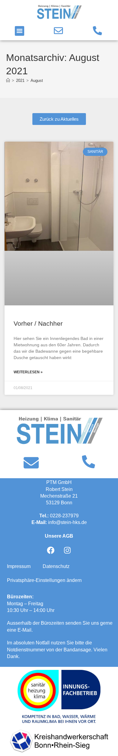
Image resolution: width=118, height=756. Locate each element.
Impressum (19, 566)
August (37, 80)
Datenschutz (56, 566)
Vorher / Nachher (38, 323)
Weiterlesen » (28, 372)
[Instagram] (67, 550)
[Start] (8, 80)
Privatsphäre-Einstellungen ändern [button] (44, 580)
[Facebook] (50, 550)
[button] (20, 31)
